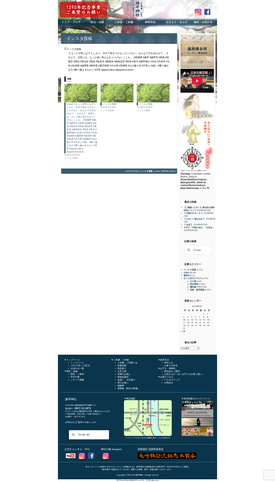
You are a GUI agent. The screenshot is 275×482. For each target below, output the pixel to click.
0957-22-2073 (83, 408)
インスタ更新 (146, 171)
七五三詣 (121, 371)
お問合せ (168, 383)
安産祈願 (121, 365)
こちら (79, 422)
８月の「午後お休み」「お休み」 (199, 227)
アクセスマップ (172, 380)
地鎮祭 (120, 385)
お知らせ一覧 (77, 368)
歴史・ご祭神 (77, 374)
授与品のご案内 (172, 371)
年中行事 (75, 377)
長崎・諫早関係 (197, 290)
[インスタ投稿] (116, 93)
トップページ (77, 363)
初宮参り (121, 368)
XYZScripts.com (152, 480)
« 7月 (182, 331)
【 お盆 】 (188, 224)
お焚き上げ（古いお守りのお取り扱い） (184, 374)
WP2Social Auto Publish (125, 480)
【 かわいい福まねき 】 (194, 219)
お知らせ (188, 272)
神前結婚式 (123, 377)
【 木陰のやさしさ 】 (193, 213)
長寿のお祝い (124, 374)
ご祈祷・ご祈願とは (127, 363)
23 (208, 322)
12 (192, 320)
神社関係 (194, 284)
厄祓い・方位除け (126, 380)
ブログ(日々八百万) (80, 365)
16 (208, 320)
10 (184, 320)
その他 (193, 281)
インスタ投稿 (79, 38)
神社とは (168, 363)
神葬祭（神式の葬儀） (128, 388)
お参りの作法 (171, 365)
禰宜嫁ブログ (196, 287)
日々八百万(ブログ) (192, 278)
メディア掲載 (77, 380)
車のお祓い (123, 383)
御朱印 (187, 275)
